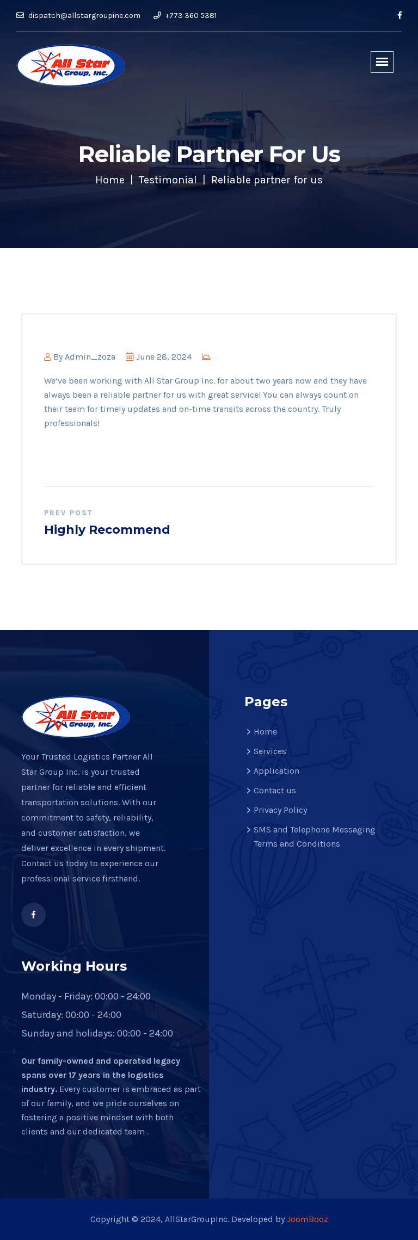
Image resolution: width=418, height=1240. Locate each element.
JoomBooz (307, 1219)
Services (270, 751)
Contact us (275, 790)
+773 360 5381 (190, 15)
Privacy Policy (280, 810)
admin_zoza (90, 356)
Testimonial (168, 180)
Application (276, 771)
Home (110, 180)
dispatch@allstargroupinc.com (83, 15)
